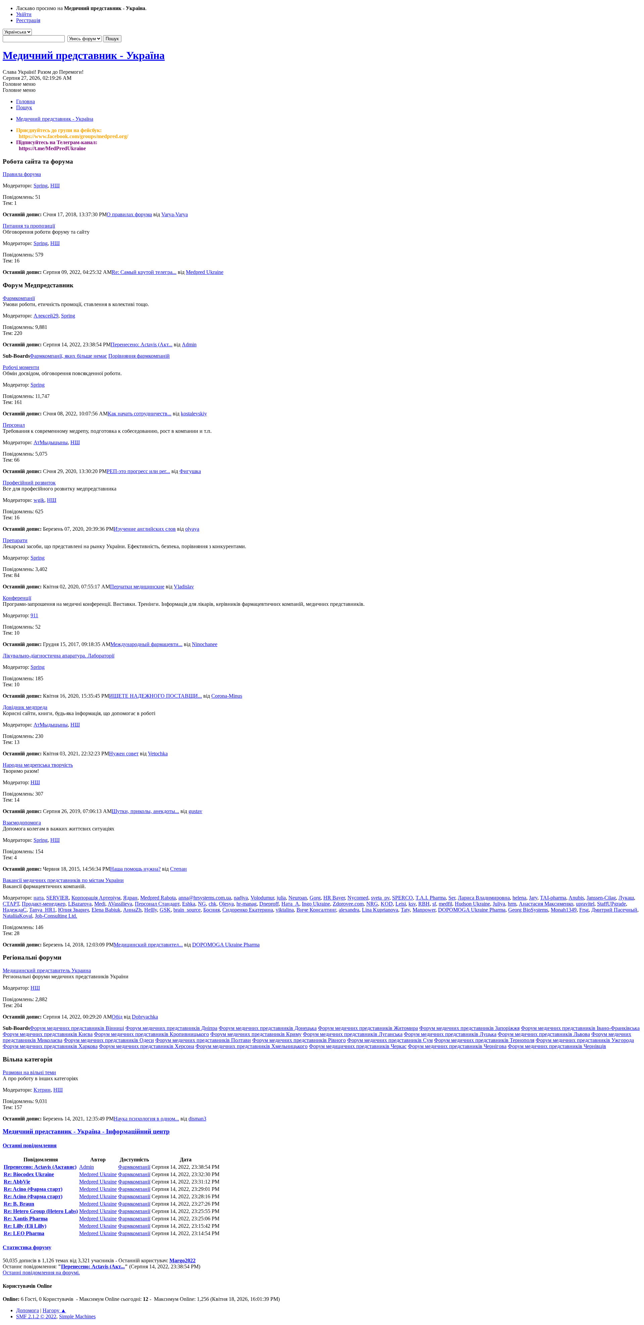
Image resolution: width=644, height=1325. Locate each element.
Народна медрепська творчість (38, 765)
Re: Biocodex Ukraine (29, 1174)
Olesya (226, 904)
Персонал (14, 425)
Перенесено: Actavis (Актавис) (40, 1167)
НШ (55, 185)
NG (202, 904)
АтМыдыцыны (51, 442)
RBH (424, 904)
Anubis (576, 898)
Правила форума (22, 174)
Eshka (188, 904)
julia (281, 898)
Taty (405, 910)
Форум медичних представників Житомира (368, 1028)
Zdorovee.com (348, 904)
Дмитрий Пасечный (614, 910)
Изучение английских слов (145, 529)
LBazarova (80, 904)
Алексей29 (46, 316)
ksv (412, 904)
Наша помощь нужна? (135, 869)
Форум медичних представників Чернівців (557, 1046)
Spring (41, 185)
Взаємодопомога (22, 822)
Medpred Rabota (158, 898)
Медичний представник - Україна (84, 55)
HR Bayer (334, 898)
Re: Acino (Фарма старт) (33, 1189)
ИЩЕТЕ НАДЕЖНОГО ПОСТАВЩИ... (155, 696)
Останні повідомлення (30, 1145)
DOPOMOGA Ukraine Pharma (471, 910)
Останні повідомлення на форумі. (41, 1272)
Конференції (17, 598)
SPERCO (402, 898)
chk (212, 904)
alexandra (349, 910)
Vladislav (184, 586)
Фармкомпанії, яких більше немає (68, 356)
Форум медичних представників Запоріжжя (469, 1028)
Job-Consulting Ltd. (56, 916)
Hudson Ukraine (472, 904)
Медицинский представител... (148, 944)
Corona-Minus (226, 696)
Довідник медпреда (25, 707)
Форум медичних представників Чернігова (457, 1046)
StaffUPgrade (611, 904)
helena (519, 898)
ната (39, 898)
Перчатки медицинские (137, 586)
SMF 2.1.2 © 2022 (36, 1316)
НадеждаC (14, 910)
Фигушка (190, 471)
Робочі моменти (21, 367)
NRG (372, 904)
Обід (117, 1017)
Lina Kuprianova (380, 910)
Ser (451, 898)
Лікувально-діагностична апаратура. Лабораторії (58, 655)
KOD (387, 904)
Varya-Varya (174, 214)
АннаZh (132, 910)
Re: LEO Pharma (24, 1233)
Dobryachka (145, 1017)
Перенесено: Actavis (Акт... (141, 344)
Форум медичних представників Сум (390, 1040)
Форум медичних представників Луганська (352, 1034)
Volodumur (262, 898)
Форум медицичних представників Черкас (358, 1046)
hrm (512, 904)
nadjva (241, 898)
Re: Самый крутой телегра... (144, 272)
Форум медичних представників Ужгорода (585, 1040)
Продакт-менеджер (43, 904)
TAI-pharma (553, 898)
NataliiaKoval (17, 916)
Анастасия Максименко (546, 904)
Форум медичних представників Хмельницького (252, 1046)
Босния (211, 910)
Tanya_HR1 (42, 910)
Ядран (130, 898)
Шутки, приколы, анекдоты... (145, 811)
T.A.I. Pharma (431, 898)
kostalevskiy (194, 413)
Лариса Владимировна (484, 898)
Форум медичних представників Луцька (450, 1034)
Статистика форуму (27, 1247)
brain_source (187, 910)
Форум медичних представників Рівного (299, 1040)
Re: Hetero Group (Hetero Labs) (41, 1211)
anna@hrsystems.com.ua (204, 898)
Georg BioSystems (528, 910)
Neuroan (297, 898)
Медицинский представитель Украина (47, 970)
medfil (445, 904)
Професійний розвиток (29, 482)
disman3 (197, 1118)
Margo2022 (182, 1260)
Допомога (27, 1310)
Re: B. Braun (19, 1204)
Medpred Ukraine (204, 272)
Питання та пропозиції (29, 226)
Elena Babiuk (106, 910)
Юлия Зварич (73, 910)
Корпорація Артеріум (95, 898)
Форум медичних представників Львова (544, 1034)
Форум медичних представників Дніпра (171, 1028)
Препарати (15, 540)
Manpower (424, 910)
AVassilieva (120, 904)
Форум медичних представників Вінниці (77, 1028)
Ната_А (290, 904)
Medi (99, 904)
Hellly (150, 910)
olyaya (192, 529)
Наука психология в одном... (146, 1118)
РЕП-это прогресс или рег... (138, 471)
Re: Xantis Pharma (26, 1218)
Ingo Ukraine (316, 904)
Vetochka (158, 753)
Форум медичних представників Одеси (109, 1040)
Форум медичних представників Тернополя (484, 1040)
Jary (533, 898)
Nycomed (357, 898)
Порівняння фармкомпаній (139, 356)
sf (434, 904)
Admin (189, 344)
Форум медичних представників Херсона (146, 1046)
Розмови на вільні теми (29, 1072)
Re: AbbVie (17, 1182)
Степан (178, 869)
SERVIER (57, 898)
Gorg (315, 898)
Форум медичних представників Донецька (268, 1028)
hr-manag (246, 904)
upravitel (585, 904)
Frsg (584, 910)
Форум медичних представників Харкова (50, 1046)
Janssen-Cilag (601, 898)
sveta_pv (380, 898)
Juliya (499, 904)
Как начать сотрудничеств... (139, 413)
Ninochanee (204, 644)
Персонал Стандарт (157, 904)
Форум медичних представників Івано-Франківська (580, 1028)
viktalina (285, 910)
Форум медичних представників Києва (48, 1034)
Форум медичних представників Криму (256, 1034)
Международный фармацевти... (146, 644)
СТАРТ (11, 904)
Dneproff (269, 904)
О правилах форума (129, 214)
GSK (165, 910)
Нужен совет (124, 753)
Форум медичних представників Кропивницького (151, 1034)
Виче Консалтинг (316, 910)
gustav (195, 811)
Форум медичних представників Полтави (203, 1040)
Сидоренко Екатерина (247, 910)
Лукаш (626, 898)
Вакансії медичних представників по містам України (63, 880)
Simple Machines (77, 1316)
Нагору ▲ (54, 1310)
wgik (39, 500)
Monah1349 (564, 910)
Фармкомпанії (19, 298)
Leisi (400, 904)
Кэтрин (42, 1090)
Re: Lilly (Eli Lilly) (25, 1226)
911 (34, 615)
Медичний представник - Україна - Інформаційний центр (86, 1131)
